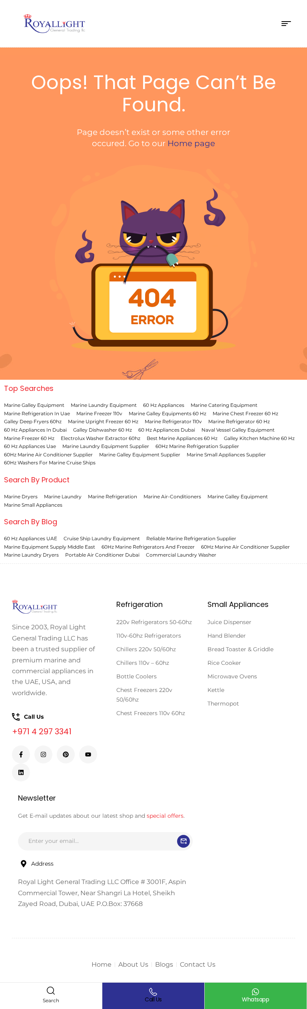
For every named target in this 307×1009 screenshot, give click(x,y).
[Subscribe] (183, 841)
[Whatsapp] (255, 992)
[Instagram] (43, 754)
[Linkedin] (21, 772)
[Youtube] (88, 754)
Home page (191, 143)
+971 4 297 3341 (42, 731)
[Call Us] (153, 992)
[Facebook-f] (21, 754)
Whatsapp (255, 999)
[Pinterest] (66, 754)
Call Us (153, 999)
